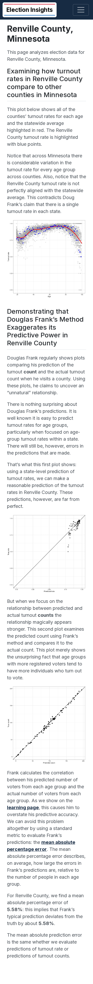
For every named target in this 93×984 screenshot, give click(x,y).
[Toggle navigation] (81, 10)
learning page (23, 807)
